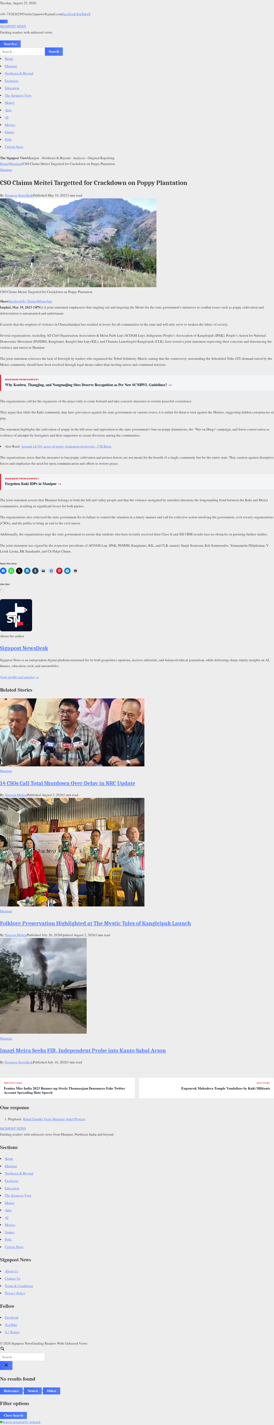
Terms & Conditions (19, 1286)
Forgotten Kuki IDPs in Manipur (33, 483)
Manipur (11, 66)
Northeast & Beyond (19, 73)
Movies (10, 124)
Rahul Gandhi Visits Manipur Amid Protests (54, 1119)
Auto (8, 110)
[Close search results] (6, 1365)
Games (9, 132)
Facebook (69, 14)
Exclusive (11, 80)
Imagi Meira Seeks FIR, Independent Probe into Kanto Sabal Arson (83, 1050)
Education (12, 88)
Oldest (51, 1390)
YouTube (82, 14)
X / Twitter (29, 301)
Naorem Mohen (16, 794)
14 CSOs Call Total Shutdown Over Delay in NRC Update (67, 783)
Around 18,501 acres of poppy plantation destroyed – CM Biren (66, 446)
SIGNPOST (13, 26)
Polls (8, 139)
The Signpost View (18, 95)
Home (9, 58)
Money (10, 102)
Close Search (13, 1415)
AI (6, 117)
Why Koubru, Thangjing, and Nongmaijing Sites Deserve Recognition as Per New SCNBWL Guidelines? (88, 384)
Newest (33, 1390)
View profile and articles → (19, 677)
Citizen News (14, 146)
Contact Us (12, 1278)
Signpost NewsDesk (19, 195)
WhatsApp (44, 301)
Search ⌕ (10, 43)
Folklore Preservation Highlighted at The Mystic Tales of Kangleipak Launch (95, 923)
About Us (11, 1271)
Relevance (11, 1390)
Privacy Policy (15, 1293)
